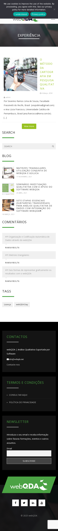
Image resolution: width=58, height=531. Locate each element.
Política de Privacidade (22, 402)
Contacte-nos (13, 364)
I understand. (21, 14)
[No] (54, 9)
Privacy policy (38, 14)
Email (9, 448)
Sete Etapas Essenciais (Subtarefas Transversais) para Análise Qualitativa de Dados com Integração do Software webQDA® (34, 205)
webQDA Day (22, 304)
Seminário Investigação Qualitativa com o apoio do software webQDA (34, 187)
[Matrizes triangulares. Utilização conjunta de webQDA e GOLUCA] (8, 173)
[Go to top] (29, 484)
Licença (7, 304)
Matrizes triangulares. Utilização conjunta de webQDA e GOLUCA (31, 171)
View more (29, 126)
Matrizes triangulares (19, 255)
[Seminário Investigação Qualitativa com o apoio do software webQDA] (8, 189)
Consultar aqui (18, 394)
